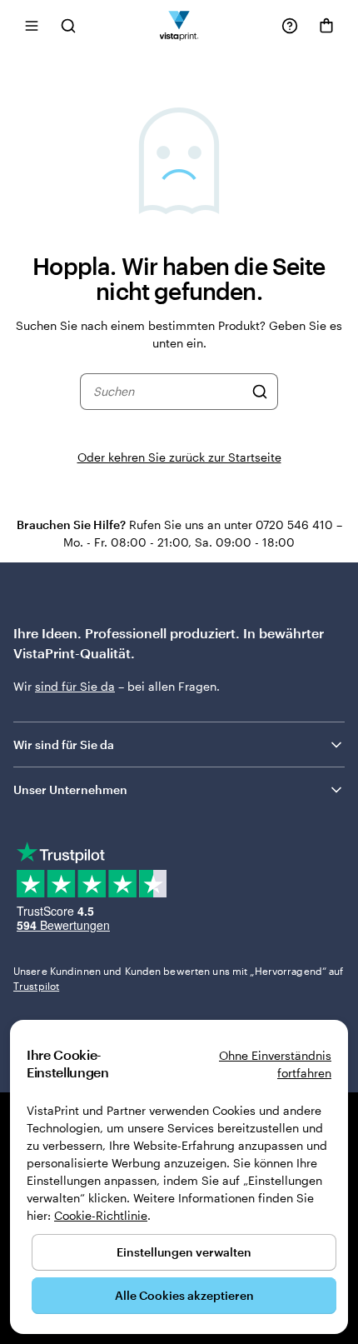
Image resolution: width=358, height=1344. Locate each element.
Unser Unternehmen (70, 789)
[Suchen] (260, 392)
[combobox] (168, 391)
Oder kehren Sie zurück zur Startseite (179, 457)
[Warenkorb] (326, 25)
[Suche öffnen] (68, 25)
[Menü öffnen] (31, 25)
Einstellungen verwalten (184, 1252)
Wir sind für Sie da (63, 744)
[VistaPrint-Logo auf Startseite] (179, 25)
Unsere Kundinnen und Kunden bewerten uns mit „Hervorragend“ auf (178, 978)
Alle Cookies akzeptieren (184, 1295)
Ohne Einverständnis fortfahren (275, 1064)
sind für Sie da (75, 686)
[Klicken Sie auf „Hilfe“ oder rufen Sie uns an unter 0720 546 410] (289, 25)
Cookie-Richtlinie (100, 1215)
